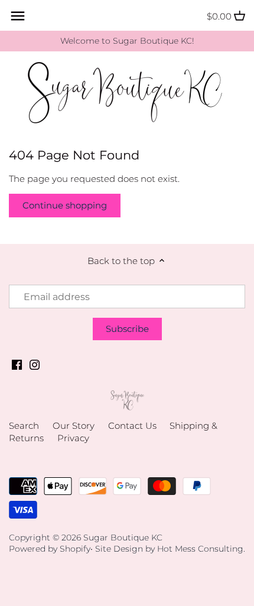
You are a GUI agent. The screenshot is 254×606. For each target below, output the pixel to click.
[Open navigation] (18, 16)
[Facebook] (17, 363)
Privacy (73, 438)
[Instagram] (35, 363)
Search (24, 425)
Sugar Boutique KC (122, 537)
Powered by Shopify (49, 548)
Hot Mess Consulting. (201, 548)
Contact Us (132, 425)
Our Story (74, 425)
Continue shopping (64, 205)
